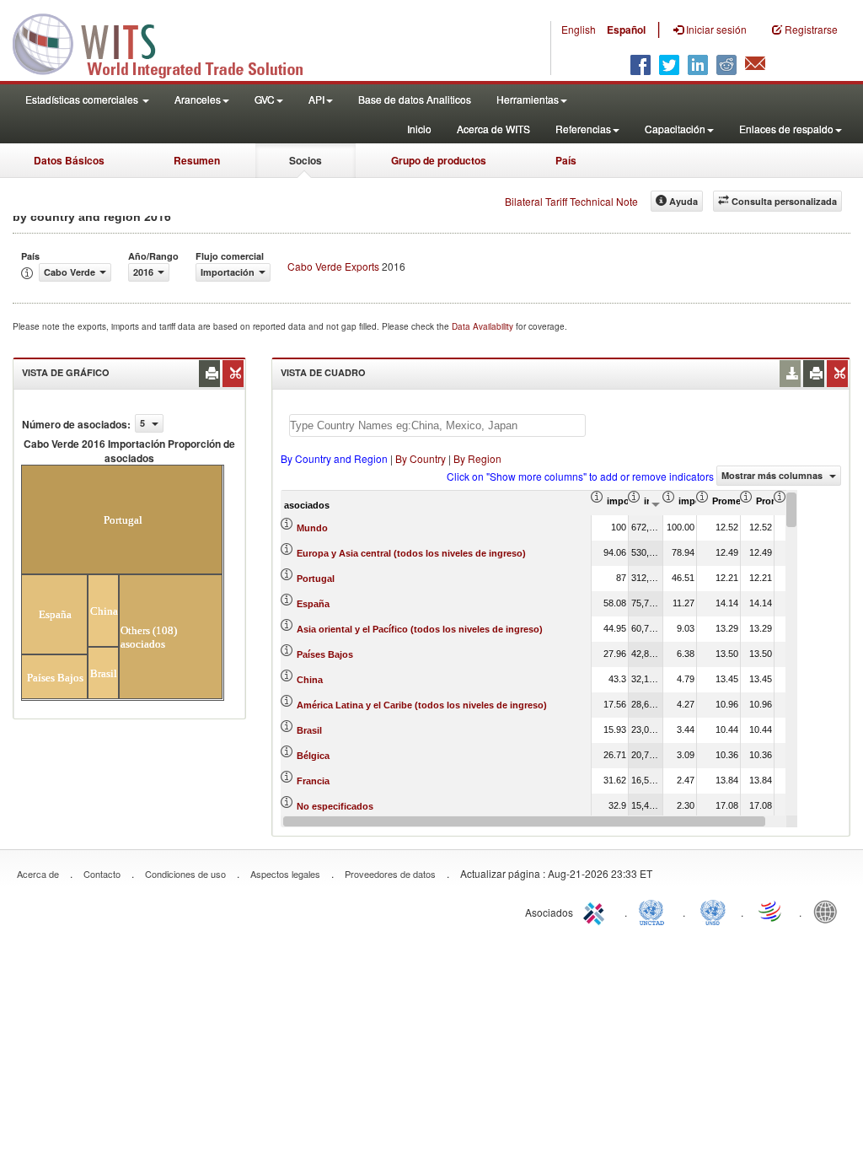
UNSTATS (713, 911)
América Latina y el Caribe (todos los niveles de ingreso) (422, 705)
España (313, 604)
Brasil (309, 730)
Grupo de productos (438, 160)
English (578, 29)
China (310, 680)
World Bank (829, 911)
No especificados (335, 806)
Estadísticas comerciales (83, 99)
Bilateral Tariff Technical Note (571, 201)
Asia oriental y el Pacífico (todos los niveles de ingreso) (420, 629)
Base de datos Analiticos (414, 99)
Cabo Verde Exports (333, 266)
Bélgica (313, 756)
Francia (313, 781)
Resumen (197, 160)
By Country (420, 458)
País (565, 160)
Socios (305, 160)
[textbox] (437, 425)
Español (626, 29)
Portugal (316, 578)
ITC (597, 911)
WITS (168, 42)
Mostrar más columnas (773, 475)
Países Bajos (325, 654)
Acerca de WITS (493, 128)
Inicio (419, 128)
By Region (477, 458)
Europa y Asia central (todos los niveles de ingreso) (411, 553)
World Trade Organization (771, 911)
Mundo (312, 528)
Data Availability (484, 326)
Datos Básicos (69, 160)
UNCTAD (655, 911)
